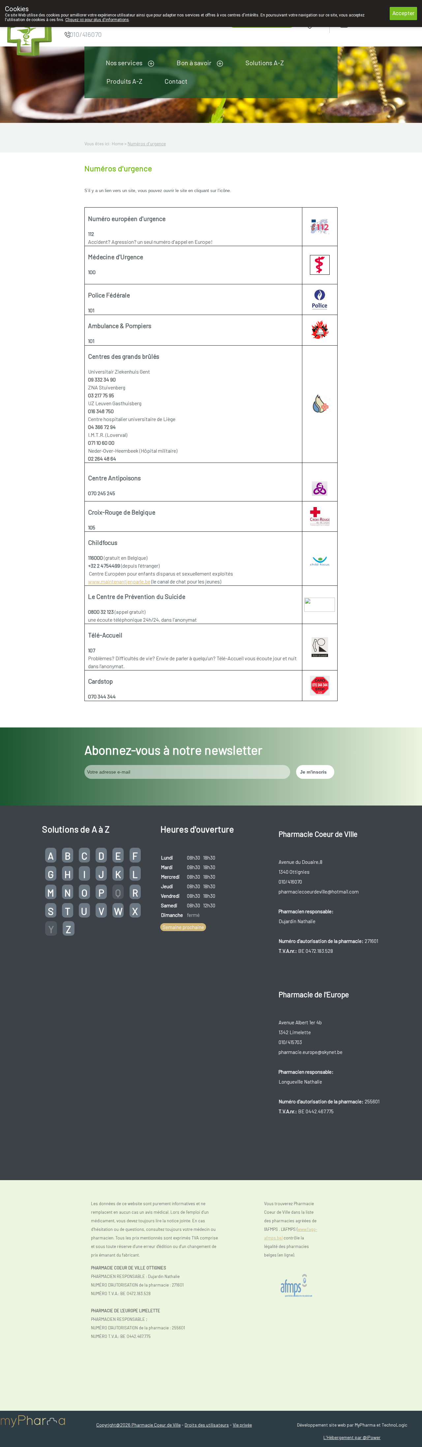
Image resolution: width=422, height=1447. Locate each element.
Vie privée (242, 1425)
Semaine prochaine (183, 927)
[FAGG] (297, 1285)
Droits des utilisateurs (207, 1425)
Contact (176, 81)
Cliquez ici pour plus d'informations (97, 19)
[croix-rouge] (320, 516)
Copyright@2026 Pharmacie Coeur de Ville (138, 1425)
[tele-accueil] (320, 646)
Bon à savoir (194, 63)
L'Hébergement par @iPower (351, 1437)
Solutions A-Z (265, 63)
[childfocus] (320, 558)
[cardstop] (320, 685)
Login (361, 23)
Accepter (403, 13)
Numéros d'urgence (147, 143)
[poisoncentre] (319, 488)
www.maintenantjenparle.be (119, 581)
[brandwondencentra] (320, 403)
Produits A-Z (124, 81)
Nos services (124, 63)
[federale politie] (319, 299)
